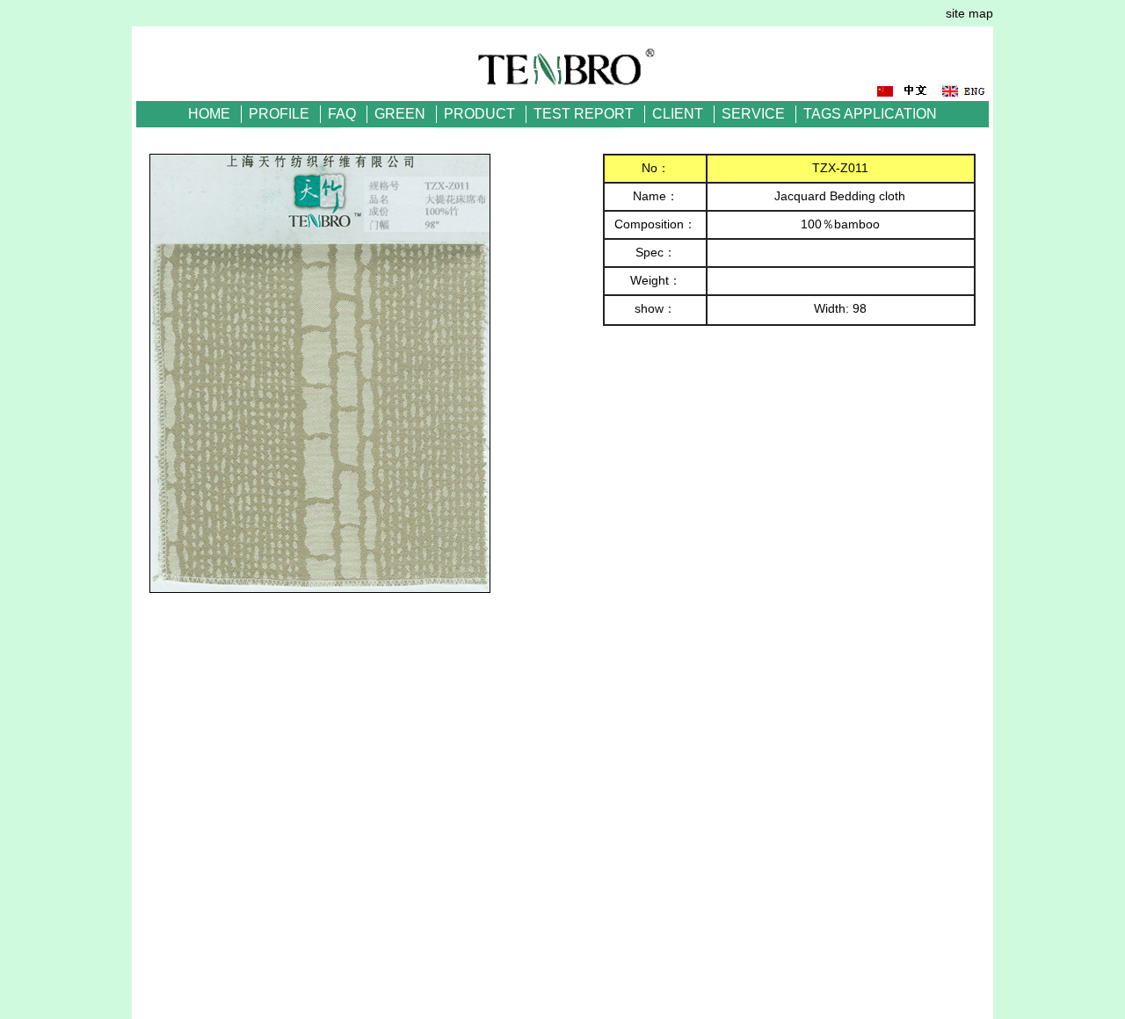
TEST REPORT (583, 113)
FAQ (342, 113)
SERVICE (753, 113)
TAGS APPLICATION (870, 113)
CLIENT (677, 113)
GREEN (399, 113)
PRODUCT (479, 113)
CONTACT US (563, 140)
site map (969, 13)
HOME (209, 113)
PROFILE (279, 113)
